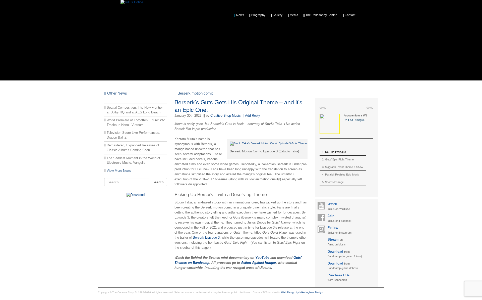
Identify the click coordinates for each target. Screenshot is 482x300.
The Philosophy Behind (320, 15)
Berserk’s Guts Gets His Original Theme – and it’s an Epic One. (238, 106)
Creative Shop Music (225, 115)
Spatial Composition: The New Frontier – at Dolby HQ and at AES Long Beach (136, 110)
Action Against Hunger (258, 263)
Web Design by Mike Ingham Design (302, 292)
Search (158, 182)
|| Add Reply (251, 115)
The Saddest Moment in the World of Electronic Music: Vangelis (133, 160)
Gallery (276, 15)
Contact (348, 15)
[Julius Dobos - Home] (131, 2)
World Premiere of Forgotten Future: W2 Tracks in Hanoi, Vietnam (136, 122)
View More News (119, 171)
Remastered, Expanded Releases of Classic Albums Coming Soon (133, 147)
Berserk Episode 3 (206, 237)
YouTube (262, 258)
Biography (257, 15)
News (239, 15)
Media (292, 15)
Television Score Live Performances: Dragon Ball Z (133, 135)
